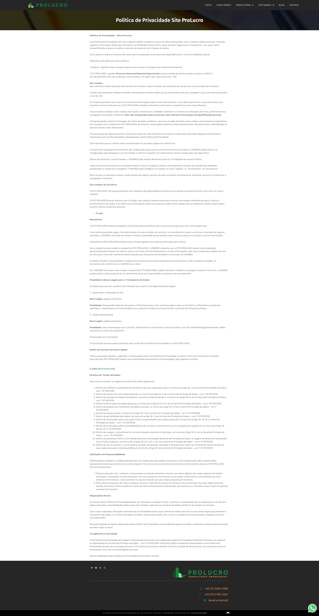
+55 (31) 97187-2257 (216, 594)
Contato (294, 5)
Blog (281, 5)
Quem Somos (224, 5)
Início (208, 5)
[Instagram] (104, 568)
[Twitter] (92, 568)
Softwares (264, 5)
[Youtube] (96, 568)
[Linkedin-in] (100, 568)
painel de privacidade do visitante (219, 611)
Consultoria (243, 5)
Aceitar (251, 612)
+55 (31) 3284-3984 (216, 588)
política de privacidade (110, 613)
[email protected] (106, 368)
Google (99, 213)
